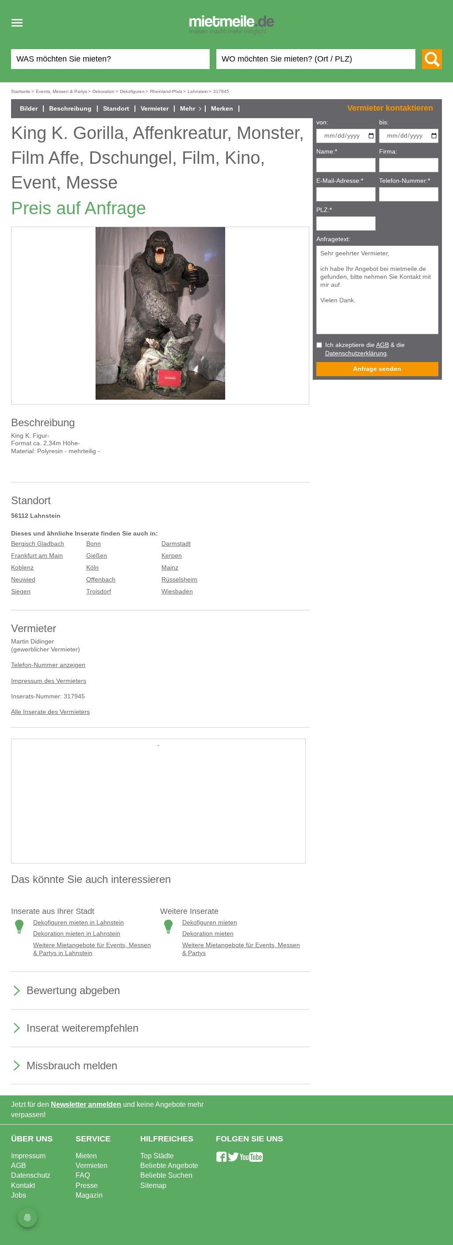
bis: (384, 122)
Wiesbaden (177, 591)
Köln (92, 567)
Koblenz (22, 567)
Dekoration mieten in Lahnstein (76, 933)
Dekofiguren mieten (209, 922)
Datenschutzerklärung (356, 353)
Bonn (93, 543)
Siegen (21, 591)
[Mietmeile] (232, 25)
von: (322, 122)
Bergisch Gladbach (37, 543)
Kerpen (171, 555)
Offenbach (100, 579)
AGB (382, 345)
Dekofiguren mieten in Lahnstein (78, 922)
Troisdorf (98, 591)
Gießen (96, 555)
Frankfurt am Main (37, 555)
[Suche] (432, 59)
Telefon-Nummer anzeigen (48, 665)
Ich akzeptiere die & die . (365, 349)
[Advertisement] (158, 809)
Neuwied (23, 579)
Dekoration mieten (208, 933)
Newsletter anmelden (86, 1104)
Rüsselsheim (179, 579)
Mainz (169, 567)
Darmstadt (176, 543)
